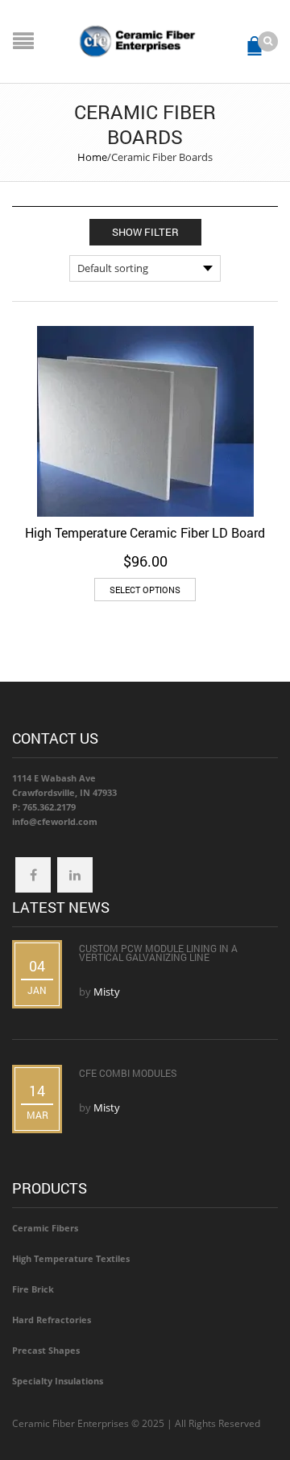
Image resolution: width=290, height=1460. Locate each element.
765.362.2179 (49, 807)
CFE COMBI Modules (127, 1072)
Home (92, 157)
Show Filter (145, 232)
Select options (145, 590)
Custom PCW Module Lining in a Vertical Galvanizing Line (158, 952)
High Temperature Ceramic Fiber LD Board (145, 532)
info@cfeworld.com (54, 821)
